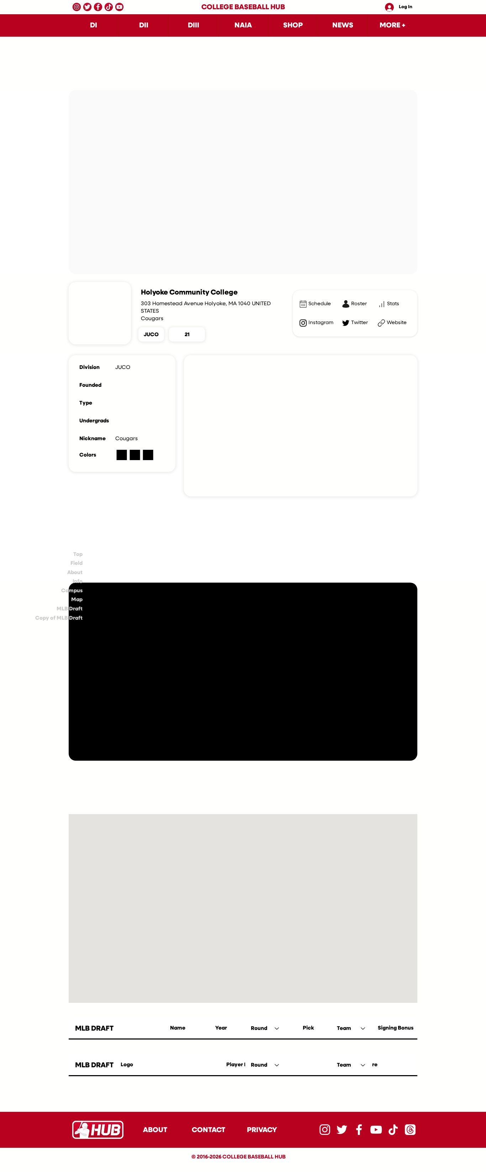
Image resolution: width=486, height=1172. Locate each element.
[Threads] (410, 1129)
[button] (93, 25)
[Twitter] (87, 6)
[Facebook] (98, 6)
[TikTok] (108, 6)
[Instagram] (76, 6)
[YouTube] (119, 6)
